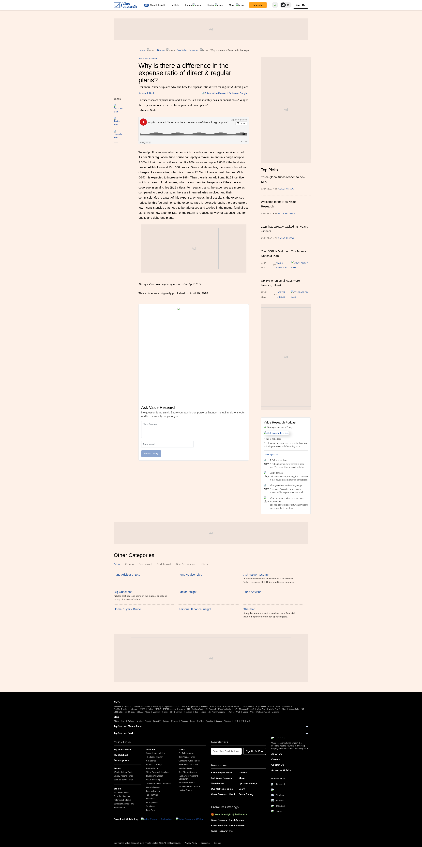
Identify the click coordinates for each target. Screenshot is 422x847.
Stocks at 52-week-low (124, 804)
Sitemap (218, 843)
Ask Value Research (187, 50)
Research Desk (146, 93)
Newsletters (217, 783)
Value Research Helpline (157, 772)
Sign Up (301, 5)
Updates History (248, 783)
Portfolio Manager (187, 753)
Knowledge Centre (221, 772)
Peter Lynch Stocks (122, 800)
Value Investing (153, 780)
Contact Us (277, 764)
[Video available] (301, 265)
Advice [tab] (117, 564)
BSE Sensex (119, 807)
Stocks (210, 5)
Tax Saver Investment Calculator (188, 777)
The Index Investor (154, 757)
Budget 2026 (152, 768)
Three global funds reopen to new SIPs (283, 179)
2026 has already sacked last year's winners (284, 229)
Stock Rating (246, 794)
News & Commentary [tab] (186, 564)
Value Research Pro (222, 831)
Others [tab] (204, 564)
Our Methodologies (222, 789)
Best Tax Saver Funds (123, 780)
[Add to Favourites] (116, 147)
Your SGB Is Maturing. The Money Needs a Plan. (283, 254)
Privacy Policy (190, 843)
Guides (243, 772)
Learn (242, 789)
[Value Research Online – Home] (125, 5)
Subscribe (258, 5)
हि (288, 5)
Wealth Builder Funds (123, 772)
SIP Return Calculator (188, 764)
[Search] (275, 5)
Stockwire (150, 806)
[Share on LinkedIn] (118, 133)
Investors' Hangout (154, 776)
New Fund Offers (186, 768)
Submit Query (151, 453)
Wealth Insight (157, 5)
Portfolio (175, 5)
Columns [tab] (129, 564)
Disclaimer (205, 843)
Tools (182, 749)
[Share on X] (117, 120)
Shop (242, 778)
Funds (188, 5)
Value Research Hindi (223, 794)
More (232, 5)
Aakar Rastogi (286, 189)
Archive (150, 749)
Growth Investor (153, 787)
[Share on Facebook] (118, 107)
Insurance (150, 799)
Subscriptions (122, 760)
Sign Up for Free (254, 751)
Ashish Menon (281, 294)
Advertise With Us (281, 770)
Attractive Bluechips (122, 796)
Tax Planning (152, 795)
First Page (150, 810)
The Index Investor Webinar (158, 783)
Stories (161, 50)
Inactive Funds (185, 790)
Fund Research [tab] (145, 564)
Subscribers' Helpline (155, 753)
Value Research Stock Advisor (228, 825)
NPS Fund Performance (189, 786)
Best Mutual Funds (187, 757)
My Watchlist (121, 755)
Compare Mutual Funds (189, 761)
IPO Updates (152, 802)
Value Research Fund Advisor (227, 820)
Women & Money (154, 764)
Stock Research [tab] (164, 564)
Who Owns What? (187, 783)
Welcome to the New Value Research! (279, 204)
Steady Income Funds (123, 776)
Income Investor (153, 791)
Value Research (286, 213)
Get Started (151, 761)
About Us (276, 754)
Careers (275, 759)
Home (141, 50)
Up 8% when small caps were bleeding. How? (280, 283)
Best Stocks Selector (188, 772)
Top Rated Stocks (121, 792)
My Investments (123, 749)
